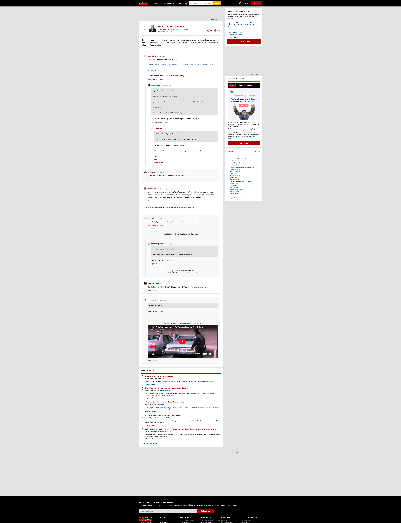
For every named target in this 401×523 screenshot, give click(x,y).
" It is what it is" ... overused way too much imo (165, 401)
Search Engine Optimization (238, 163)
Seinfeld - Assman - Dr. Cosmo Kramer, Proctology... (182, 323)
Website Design (234, 187)
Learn (179, 3)
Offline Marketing (235, 175)
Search (216, 3)
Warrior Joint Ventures (236, 189)
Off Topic (161, 379)
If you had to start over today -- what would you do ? (168, 388)
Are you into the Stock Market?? (159, 376)
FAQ (161, 520)
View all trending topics (150, 443)
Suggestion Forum (235, 198)
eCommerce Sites (235, 179)
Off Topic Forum (234, 192)
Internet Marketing (164, 390)
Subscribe (170, 32)
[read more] (170, 395)
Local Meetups (234, 194)
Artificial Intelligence (236, 161)
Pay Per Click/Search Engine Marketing (242, 167)
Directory (224, 520)
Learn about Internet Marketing (210, 520)
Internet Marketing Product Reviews (241, 181)
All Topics (232, 157)
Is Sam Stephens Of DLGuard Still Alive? (162, 415)
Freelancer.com (246, 520)
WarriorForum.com (236, 34)
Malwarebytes (153, 70)
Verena (232, 29)
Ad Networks (234, 165)
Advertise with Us (214, 19)
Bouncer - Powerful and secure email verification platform (243, 124)
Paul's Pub (172, 234)
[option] (244, 114)
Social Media (233, 173)
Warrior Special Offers (187, 520)
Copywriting (233, 177)
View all (257, 152)
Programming (234, 185)
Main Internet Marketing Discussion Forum (242, 159)
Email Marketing (235, 169)
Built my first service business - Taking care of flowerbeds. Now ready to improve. (180, 429)
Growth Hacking (235, 171)
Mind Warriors (234, 183)
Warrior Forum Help (236, 196)
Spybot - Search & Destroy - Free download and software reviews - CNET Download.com (180, 65)
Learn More (243, 143)
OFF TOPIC (161, 32)
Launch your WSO (243, 41)
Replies (147, 384)
